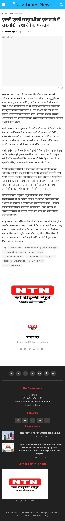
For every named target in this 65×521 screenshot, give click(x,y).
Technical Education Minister (40, 256)
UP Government (36, 261)
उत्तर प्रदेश (18, 14)
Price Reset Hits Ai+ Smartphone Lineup (39, 432)
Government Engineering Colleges (41, 248)
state (40, 252)
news (31, 252)
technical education (13, 256)
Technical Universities (14, 261)
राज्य (11, 14)
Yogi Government (12, 265)
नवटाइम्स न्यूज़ (10, 31)
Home (4, 14)
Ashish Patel (16, 248)
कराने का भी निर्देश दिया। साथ (41, 158)
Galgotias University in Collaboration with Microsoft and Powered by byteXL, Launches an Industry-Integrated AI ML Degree (40, 449)
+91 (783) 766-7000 (32, 398)
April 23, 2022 (25, 31)
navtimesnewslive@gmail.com (35, 401)
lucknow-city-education (15, 252)
